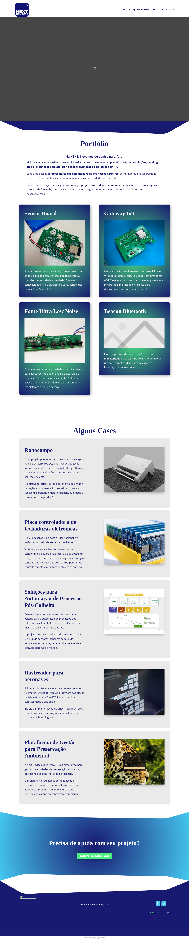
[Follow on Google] (163, 903)
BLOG (156, 9)
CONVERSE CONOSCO (94, 856)
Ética (170, 913)
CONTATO (168, 9)
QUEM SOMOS (141, 9)
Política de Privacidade (158, 913)
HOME (126, 9)
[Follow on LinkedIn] (158, 903)
